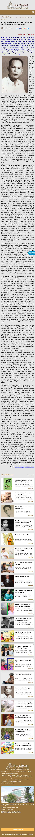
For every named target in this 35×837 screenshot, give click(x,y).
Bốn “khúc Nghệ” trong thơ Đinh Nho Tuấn (23, 563)
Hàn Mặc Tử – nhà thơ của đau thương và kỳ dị (23, 507)
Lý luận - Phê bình (5, 16)
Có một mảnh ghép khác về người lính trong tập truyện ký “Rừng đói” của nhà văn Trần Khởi (24, 703)
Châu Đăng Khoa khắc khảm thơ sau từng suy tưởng (23, 730)
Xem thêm (30, 475)
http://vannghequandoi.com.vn (24, 467)
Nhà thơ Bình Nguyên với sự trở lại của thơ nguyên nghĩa (23, 619)
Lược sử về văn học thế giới (22, 576)
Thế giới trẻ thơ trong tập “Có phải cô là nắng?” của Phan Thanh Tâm (23, 633)
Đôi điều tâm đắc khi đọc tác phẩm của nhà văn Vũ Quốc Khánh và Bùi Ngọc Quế (22, 605)
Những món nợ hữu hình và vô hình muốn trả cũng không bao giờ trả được (23, 717)
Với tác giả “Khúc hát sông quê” (23, 674)
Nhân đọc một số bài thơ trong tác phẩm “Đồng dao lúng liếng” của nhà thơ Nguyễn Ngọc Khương (23, 744)
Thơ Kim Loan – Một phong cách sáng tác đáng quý (24, 591)
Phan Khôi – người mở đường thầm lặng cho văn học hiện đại (23, 521)
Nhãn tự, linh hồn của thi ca (22, 534)
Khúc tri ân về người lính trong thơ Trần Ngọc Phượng (23, 647)
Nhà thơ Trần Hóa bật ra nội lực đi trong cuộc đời (23, 549)
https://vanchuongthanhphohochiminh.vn (11, 812)
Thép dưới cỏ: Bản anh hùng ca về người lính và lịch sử (23, 493)
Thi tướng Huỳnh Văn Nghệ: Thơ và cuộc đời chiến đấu (24, 688)
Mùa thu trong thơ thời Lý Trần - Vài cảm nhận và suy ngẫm (24, 480)
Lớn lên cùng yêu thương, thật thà (23, 661)
